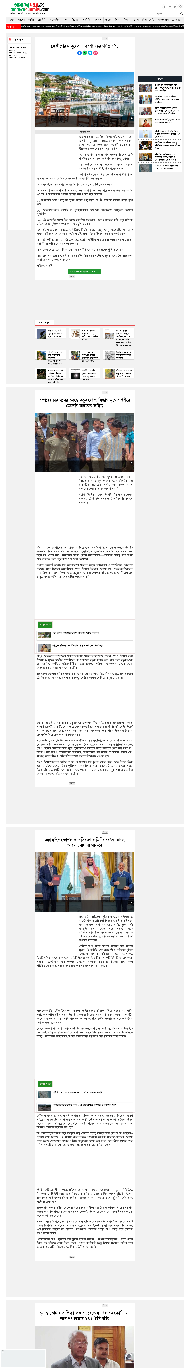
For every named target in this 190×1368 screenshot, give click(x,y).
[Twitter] (175, 8)
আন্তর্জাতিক (54, 19)
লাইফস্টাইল (163, 19)
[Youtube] (170, 8)
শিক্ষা (117, 19)
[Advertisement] (103, 9)
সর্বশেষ (21, 19)
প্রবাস (136, 19)
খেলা (66, 19)
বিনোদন (75, 19)
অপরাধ (108, 19)
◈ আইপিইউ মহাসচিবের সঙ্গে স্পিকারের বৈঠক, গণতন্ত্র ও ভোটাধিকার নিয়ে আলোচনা (43, 26)
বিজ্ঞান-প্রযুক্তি (148, 19)
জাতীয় (31, 19)
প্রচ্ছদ (12, 19)
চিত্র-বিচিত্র (19, 39)
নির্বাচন (127, 19)
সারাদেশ (97, 19)
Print (105, 38)
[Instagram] (180, 8)
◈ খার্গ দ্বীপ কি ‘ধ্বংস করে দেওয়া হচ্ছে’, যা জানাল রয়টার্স (98, 26)
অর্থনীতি (86, 19)
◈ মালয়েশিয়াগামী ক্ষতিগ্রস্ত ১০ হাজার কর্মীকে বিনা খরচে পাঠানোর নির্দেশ (149, 26)
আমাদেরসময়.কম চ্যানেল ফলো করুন (84, 272)
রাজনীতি (42, 19)
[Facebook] (164, 8)
